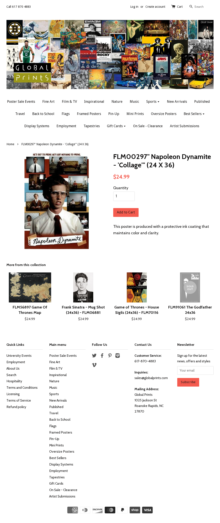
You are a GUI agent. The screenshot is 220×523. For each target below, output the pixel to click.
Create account (155, 6)
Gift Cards (115, 126)
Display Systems (36, 126)
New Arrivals (177, 102)
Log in (134, 6)
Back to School (43, 114)
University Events (19, 356)
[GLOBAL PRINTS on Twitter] (94, 356)
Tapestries (92, 126)
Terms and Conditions (22, 387)
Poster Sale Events (21, 102)
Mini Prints (135, 114)
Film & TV (69, 102)
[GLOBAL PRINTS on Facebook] (102, 356)
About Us (13, 368)
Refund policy (16, 407)
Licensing (13, 394)
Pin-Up (113, 114)
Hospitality (14, 381)
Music (134, 102)
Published (202, 102)
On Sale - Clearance (148, 126)
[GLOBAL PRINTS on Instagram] (117, 356)
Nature (117, 102)
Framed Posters (89, 114)
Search (11, 375)
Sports (151, 102)
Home (10, 144)
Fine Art (48, 102)
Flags (66, 114)
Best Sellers (193, 114)
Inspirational (94, 102)
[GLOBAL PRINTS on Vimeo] (94, 366)
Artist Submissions (184, 126)
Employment (66, 126)
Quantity (120, 188)
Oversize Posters (163, 114)
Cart (180, 6)
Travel (20, 114)
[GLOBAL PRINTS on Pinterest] (109, 356)
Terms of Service (18, 400)
